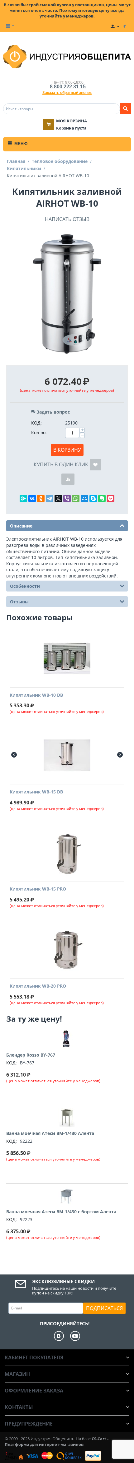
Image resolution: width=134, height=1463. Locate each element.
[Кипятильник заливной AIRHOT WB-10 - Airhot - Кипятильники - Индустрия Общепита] (67, 295)
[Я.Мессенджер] (23, 498)
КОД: (36, 423)
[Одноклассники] (41, 498)
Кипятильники (24, 168)
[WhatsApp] (75, 498)
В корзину (67, 449)
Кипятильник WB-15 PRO (38, 889)
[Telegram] (49, 498)
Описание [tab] (21, 526)
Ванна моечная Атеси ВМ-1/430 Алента (50, 1133)
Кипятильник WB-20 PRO (38, 986)
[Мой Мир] (84, 498)
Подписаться (104, 1308)
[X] (58, 498)
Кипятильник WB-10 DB (36, 695)
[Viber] (67, 498)
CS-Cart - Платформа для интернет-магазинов (56, 1441)
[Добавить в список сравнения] (67, 479)
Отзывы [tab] (19, 602)
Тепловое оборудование (60, 161)
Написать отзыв (67, 219)
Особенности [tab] (25, 586)
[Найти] (125, 108)
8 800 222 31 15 (68, 86)
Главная (16, 161)
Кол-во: (39, 432)
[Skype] (93, 498)
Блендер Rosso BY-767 (30, 1055)
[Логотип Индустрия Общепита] (67, 56)
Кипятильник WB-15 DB (36, 792)
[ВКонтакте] (32, 498)
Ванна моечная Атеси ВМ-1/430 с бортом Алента (61, 1212)
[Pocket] (110, 498)
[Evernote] (102, 498)
